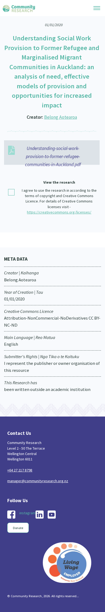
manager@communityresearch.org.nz (37, 480)
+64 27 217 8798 (19, 470)
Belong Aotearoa (60, 117)
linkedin (40, 514)
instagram (27, 512)
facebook (11, 514)
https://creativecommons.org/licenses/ (59, 212)
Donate (18, 528)
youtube (52, 514)
